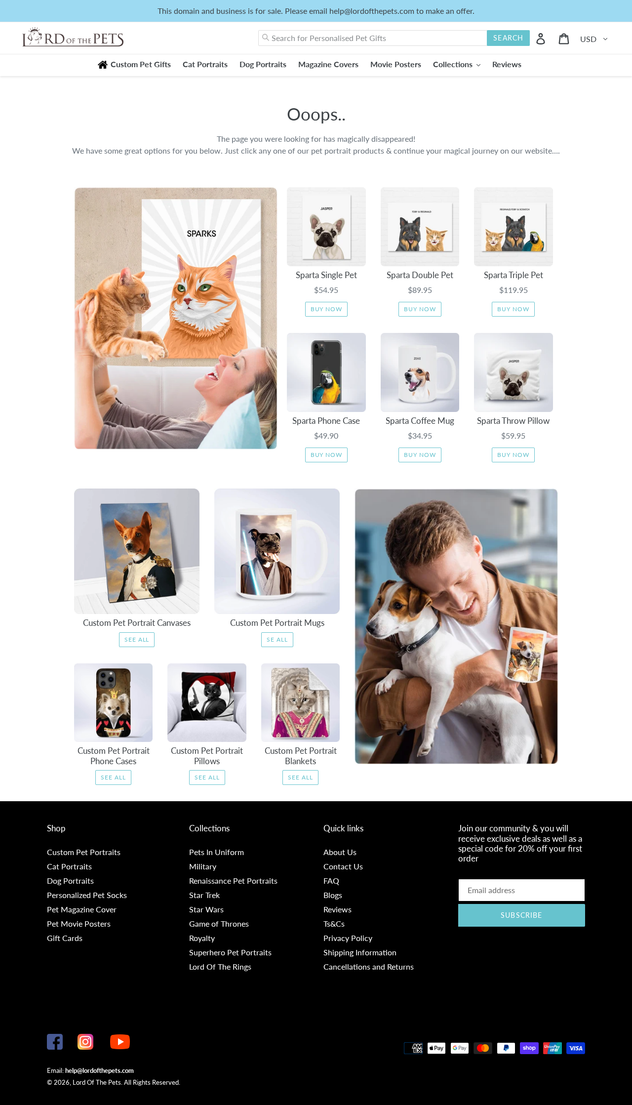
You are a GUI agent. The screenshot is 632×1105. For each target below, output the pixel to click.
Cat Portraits (69, 866)
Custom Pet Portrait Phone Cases (114, 755)
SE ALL (277, 639)
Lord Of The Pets (97, 1082)
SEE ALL (137, 639)
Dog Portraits (70, 880)
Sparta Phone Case (326, 420)
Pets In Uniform (216, 852)
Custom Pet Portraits (83, 852)
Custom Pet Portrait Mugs (277, 622)
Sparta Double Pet (420, 275)
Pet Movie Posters (79, 923)
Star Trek (204, 895)
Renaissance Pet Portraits (233, 880)
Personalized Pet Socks (87, 895)
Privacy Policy (347, 937)
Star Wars (206, 909)
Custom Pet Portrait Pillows (207, 755)
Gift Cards (64, 937)
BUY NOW (327, 309)
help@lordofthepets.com (99, 1070)
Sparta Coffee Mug (420, 420)
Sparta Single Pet (326, 275)
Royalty (202, 937)
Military (202, 866)
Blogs (332, 895)
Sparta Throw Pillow (513, 420)
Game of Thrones (219, 923)
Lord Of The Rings (220, 966)
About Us (339, 852)
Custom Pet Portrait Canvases (137, 622)
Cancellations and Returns (368, 966)
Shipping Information (359, 952)
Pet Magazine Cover (82, 909)
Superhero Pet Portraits (230, 952)
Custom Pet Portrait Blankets (301, 755)
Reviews (337, 909)
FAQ (331, 880)
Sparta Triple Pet (513, 275)
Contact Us (343, 866)
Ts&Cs (334, 923)
